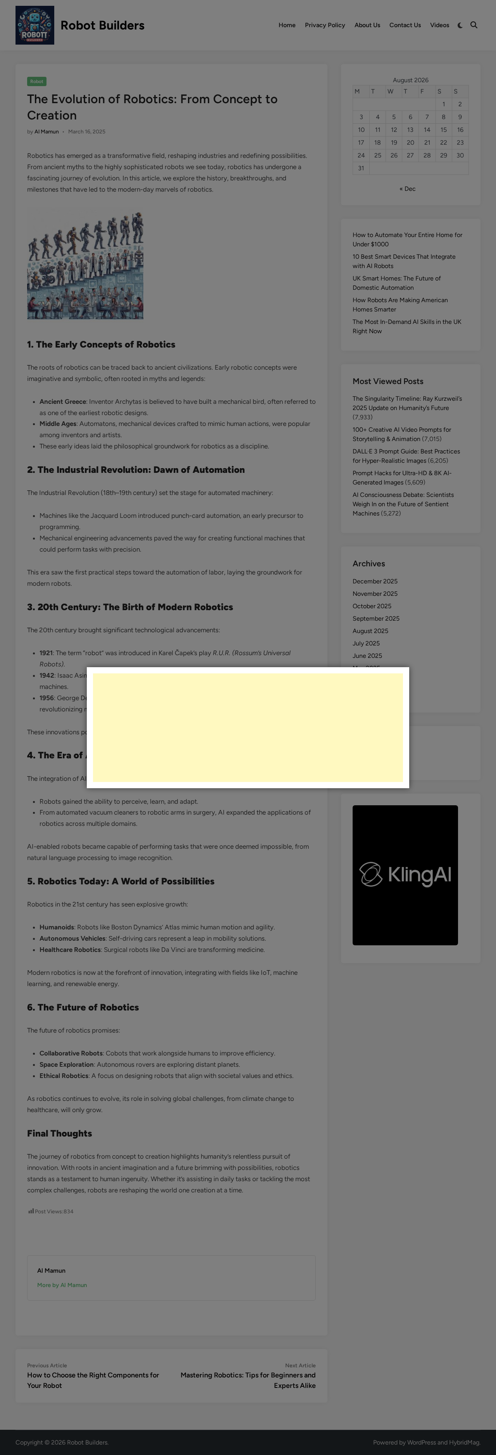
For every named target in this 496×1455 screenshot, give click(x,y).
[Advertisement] (248, 727)
